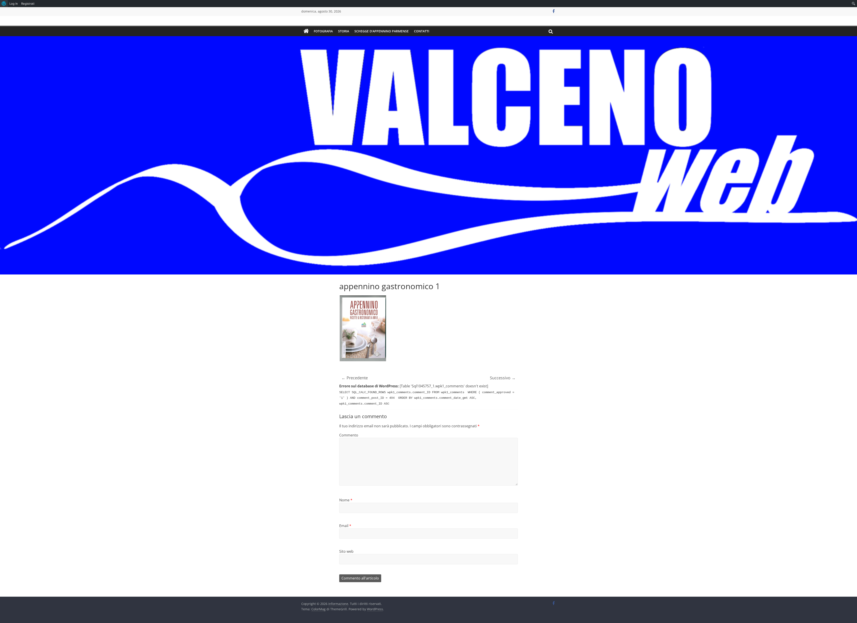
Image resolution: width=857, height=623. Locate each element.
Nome (345, 500)
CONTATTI (421, 31)
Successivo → (503, 377)
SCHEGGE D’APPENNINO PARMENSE (381, 31)
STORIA (343, 31)
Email (345, 525)
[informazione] (306, 31)
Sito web (346, 551)
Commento (348, 435)
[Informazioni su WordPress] (4, 3)
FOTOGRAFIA (323, 31)
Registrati (27, 3)
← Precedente (354, 377)
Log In (13, 3)
